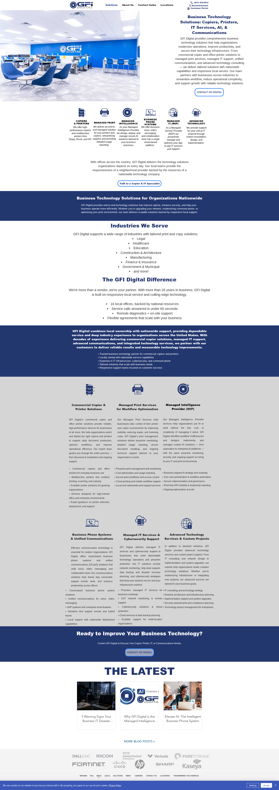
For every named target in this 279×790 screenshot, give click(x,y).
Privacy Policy (115, 785)
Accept (266, 785)
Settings (253, 785)
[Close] (275, 785)
